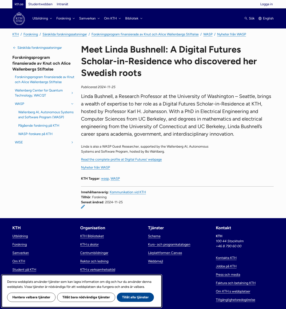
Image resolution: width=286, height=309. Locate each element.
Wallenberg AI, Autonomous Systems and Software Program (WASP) (45, 114)
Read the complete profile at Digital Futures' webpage (121, 159)
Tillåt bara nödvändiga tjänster (86, 297)
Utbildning (20, 236)
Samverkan (20, 253)
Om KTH (18, 261)
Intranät (62, 4)
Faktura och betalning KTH (236, 283)
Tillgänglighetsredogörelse (235, 300)
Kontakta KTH (226, 258)
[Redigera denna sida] (83, 207)
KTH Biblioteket (92, 236)
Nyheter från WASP (231, 34)
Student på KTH (24, 270)
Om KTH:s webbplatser (233, 291)
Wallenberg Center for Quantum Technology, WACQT (39, 92)
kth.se (19, 4)
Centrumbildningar (94, 253)
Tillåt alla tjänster (135, 297)
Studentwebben (40, 4)
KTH (15, 34)
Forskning (30, 34)
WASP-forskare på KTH (35, 134)
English (268, 18)
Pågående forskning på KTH (38, 125)
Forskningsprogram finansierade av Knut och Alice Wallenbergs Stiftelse (145, 34)
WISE (19, 142)
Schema (154, 236)
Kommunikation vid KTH (128, 192)
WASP (208, 34)
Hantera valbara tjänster (31, 297)
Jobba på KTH (226, 266)
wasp (105, 178)
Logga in (266, 4)
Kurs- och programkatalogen (169, 244)
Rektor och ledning (94, 261)
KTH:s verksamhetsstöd (97, 270)
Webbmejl (155, 261)
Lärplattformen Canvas (165, 253)
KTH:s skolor (89, 244)
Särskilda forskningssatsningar (65, 34)
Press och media (228, 275)
